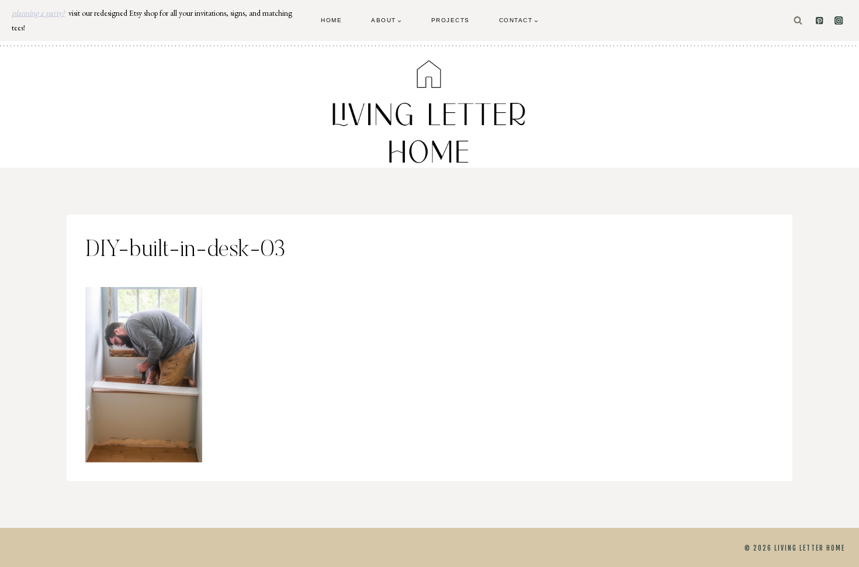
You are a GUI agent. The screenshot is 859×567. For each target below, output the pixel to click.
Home (331, 20)
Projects (450, 20)
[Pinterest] (819, 20)
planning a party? (38, 13)
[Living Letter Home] (429, 112)
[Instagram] (838, 20)
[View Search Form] (798, 20)
